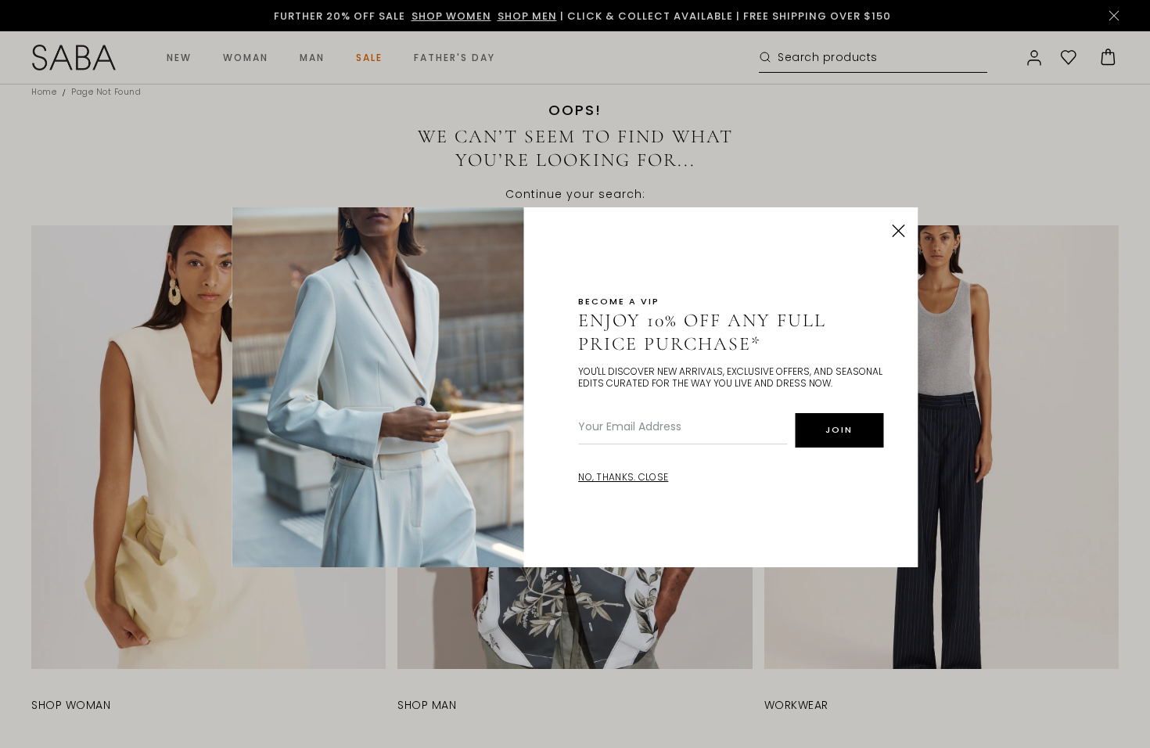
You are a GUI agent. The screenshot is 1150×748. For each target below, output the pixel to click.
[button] (899, 231)
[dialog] (575, 374)
